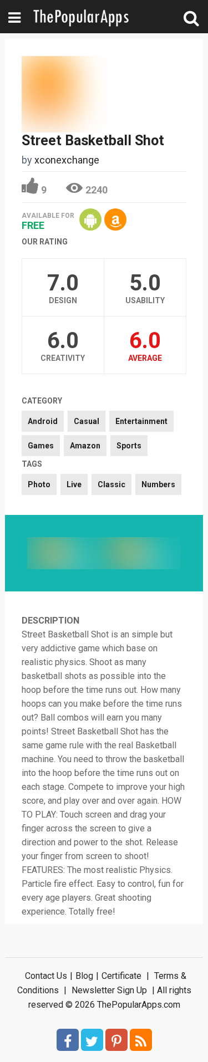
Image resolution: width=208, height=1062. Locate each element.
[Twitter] (92, 1040)
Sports (128, 445)
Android (43, 421)
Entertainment (141, 421)
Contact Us (46, 976)
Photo (39, 484)
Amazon (85, 445)
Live (74, 484)
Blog (84, 976)
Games (41, 445)
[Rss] (141, 1040)
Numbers (158, 484)
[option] (65, 553)
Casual (86, 421)
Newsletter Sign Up (109, 990)
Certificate (121, 976)
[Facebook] (68, 1040)
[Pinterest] (116, 1040)
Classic (111, 484)
